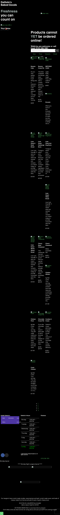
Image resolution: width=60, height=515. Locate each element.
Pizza (40, 54)
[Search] (57, 50)
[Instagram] (7, 455)
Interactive (11, 418)
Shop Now (37, 56)
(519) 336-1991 (45, 458)
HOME (32, 56)
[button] (30, 13)
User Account (19, 420)
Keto (34, 54)
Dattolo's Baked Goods (9, 3)
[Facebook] (3, 455)
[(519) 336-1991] (43, 455)
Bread (55, 54)
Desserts (47, 54)
